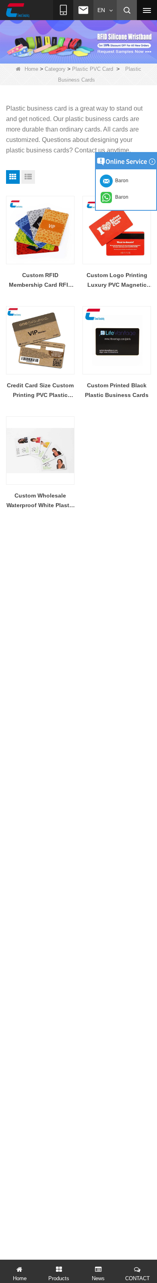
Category (55, 69)
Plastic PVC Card (92, 69)
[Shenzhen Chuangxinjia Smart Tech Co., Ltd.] (17, 10)
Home (31, 69)
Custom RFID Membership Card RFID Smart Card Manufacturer (40, 281)
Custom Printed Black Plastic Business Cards (117, 390)
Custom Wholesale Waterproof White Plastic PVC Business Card (40, 501)
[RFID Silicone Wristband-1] (78, 41)
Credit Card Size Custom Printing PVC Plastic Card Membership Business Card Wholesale (40, 391)
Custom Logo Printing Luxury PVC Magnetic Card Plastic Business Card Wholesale (117, 281)
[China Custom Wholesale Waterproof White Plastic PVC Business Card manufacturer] (40, 450)
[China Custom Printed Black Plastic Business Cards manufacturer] (117, 340)
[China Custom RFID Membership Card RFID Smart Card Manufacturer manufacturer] (40, 230)
